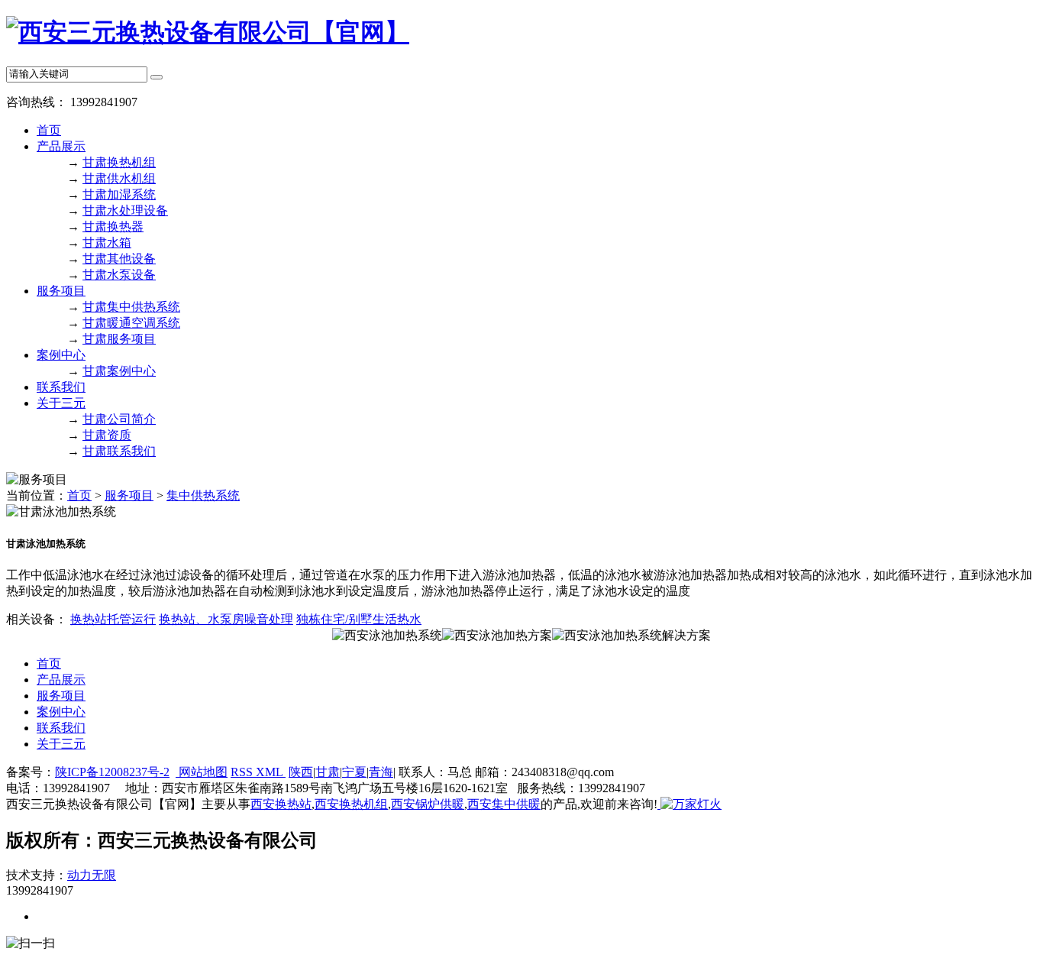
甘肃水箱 (106, 242)
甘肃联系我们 (119, 451)
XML (271, 771)
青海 (381, 771)
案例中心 (61, 354)
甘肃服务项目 (119, 338)
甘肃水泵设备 (119, 274)
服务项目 (61, 290)
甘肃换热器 (113, 226)
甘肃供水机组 (119, 178)
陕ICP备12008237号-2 (112, 771)
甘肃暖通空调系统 (131, 322)
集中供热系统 (203, 495)
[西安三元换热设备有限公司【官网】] (207, 32)
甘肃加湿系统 (119, 194)
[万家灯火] (689, 804)
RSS (243, 771)
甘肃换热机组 (119, 162)
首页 (49, 130)
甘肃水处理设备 (125, 210)
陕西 (301, 771)
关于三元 (61, 402)
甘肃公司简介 (119, 419)
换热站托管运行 (113, 619)
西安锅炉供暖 (427, 804)
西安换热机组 (351, 804)
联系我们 (61, 386)
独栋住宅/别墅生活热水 (358, 619)
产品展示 (61, 146)
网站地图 (202, 771)
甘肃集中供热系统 (131, 306)
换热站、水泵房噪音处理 (226, 619)
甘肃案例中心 (119, 370)
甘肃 (327, 771)
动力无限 (91, 875)
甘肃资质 (106, 435)
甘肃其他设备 (119, 258)
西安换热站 (281, 804)
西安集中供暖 (504, 804)
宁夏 (354, 771)
